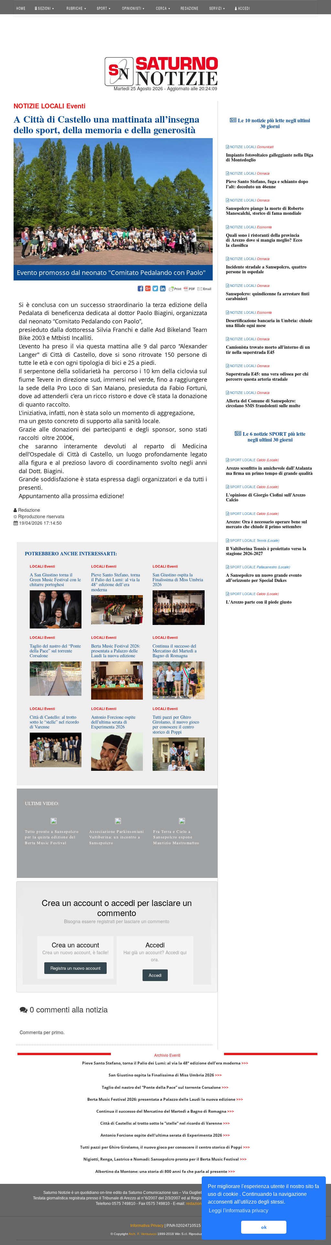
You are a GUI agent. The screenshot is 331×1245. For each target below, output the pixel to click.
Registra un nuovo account (75, 968)
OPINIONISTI (132, 8)
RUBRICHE (75, 8)
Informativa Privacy (147, 1225)
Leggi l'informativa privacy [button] (238, 1210)
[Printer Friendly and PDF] (190, 289)
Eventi (76, 105)
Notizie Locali (39, 105)
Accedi (243, 8)
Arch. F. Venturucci (142, 1234)
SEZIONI (44, 8)
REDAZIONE (189, 8)
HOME (21, 8)
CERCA (162, 8)
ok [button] (264, 1227)
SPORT (102, 8)
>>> (244, 1063)
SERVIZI (216, 8)
